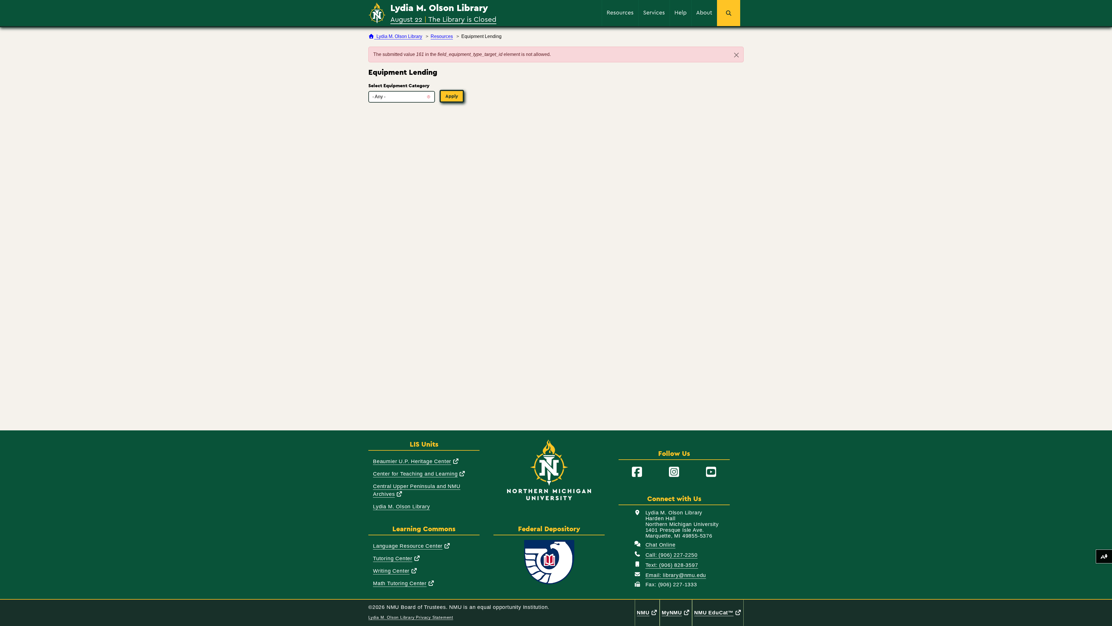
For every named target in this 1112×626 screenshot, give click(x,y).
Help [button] (680, 12)
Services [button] (654, 12)
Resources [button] (620, 12)
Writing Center (395, 571)
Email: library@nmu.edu (675, 575)
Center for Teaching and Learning (419, 474)
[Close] (736, 55)
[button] (728, 13)
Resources (442, 36)
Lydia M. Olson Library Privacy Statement (410, 617)
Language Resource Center (412, 546)
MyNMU (677, 612)
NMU (648, 612)
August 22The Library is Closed (443, 19)
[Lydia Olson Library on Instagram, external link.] (674, 472)
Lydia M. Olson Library (439, 8)
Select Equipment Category (398, 85)
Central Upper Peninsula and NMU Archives (416, 490)
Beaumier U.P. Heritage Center (416, 461)
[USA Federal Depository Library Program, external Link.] (549, 562)
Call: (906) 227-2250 (671, 555)
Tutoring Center (396, 558)
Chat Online (660, 545)
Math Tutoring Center (404, 583)
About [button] (704, 12)
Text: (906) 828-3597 (671, 565)
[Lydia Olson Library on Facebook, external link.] (637, 472)
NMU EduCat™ (719, 612)
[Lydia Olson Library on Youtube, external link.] (711, 472)
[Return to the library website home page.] (377, 13)
